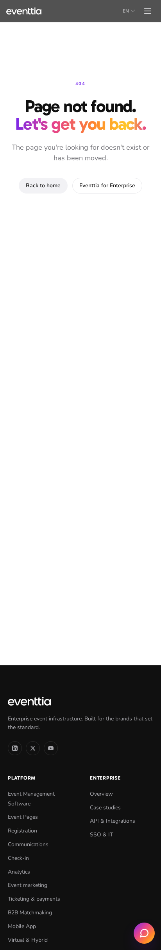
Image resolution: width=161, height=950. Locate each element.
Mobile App (22, 926)
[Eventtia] (23, 11)
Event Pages (23, 817)
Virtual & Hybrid (28, 940)
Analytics (19, 872)
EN (126, 11)
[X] (33, 748)
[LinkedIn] (15, 748)
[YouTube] (51, 748)
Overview (101, 794)
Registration (22, 830)
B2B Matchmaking (30, 912)
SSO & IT (101, 834)
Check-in (18, 858)
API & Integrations (112, 821)
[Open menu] (148, 11)
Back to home (43, 185)
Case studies (105, 807)
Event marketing (27, 885)
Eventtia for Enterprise (107, 185)
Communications (28, 844)
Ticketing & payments (34, 899)
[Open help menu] (144, 933)
